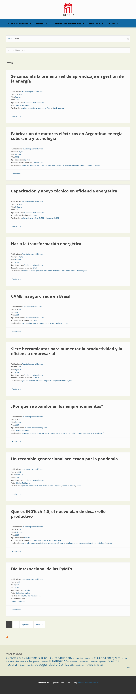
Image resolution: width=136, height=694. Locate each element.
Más (128, 668)
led (36, 664)
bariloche (25, 270)
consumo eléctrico (78, 658)
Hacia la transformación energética (46, 243)
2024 (17, 315)
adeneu (61, 108)
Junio (17, 312)
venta (52, 433)
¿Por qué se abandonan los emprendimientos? (57, 406)
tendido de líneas (94, 664)
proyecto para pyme (44, 270)
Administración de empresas (40, 380)
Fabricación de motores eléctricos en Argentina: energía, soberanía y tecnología (67, 136)
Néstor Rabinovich (23, 483)
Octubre (18, 207)
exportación (27, 323)
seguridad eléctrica (54, 664)
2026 (17, 99)
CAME (54, 108)
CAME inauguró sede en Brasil (40, 296)
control (90, 658)
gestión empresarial (84, 433)
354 (19, 582)
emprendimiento (59, 380)
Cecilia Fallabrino (22, 430)
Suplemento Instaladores (34, 102)
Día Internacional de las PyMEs (41, 568)
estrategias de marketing (66, 433)
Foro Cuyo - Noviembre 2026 (66, 23)
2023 (17, 372)
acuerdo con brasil (55, 323)
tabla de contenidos (77, 665)
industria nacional (29, 165)
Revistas (40, 23)
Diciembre (19, 475)
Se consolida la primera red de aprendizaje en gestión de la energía (67, 79)
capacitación (63, 658)
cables (51, 658)
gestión (25, 380)
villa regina (49, 218)
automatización (37, 658)
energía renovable (72, 165)
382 (19, 472)
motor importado (87, 165)
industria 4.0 (45, 543)
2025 (17, 210)
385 (19, 419)
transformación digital (87, 543)
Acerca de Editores (18, 23)
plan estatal (72, 543)
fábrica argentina (44, 165)
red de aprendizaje (29, 108)
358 (19, 529)
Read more (16, 116)
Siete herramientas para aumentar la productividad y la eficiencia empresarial (66, 351)
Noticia (27, 537)
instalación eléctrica (25, 665)
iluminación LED (74, 661)
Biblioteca (94, 23)
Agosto (18, 369)
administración (99, 433)
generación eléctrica (40, 661)
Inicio (10, 39)
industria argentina (98, 661)
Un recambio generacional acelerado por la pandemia (64, 458)
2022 (17, 477)
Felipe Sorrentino (23, 105)
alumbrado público (16, 657)
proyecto (45, 433)
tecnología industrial (59, 543)
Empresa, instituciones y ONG (35, 427)
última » (39, 624)
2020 (17, 535)
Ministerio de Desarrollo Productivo (47, 540)
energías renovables (21, 661)
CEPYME (36, 378)
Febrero (18, 97)
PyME (49, 108)
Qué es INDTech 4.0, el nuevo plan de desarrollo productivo (58, 514)
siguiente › (26, 624)
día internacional (34, 596)
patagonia (42, 108)
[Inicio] (68, 9)
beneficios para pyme (61, 270)
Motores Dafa (38, 162)
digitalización (102, 543)
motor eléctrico (58, 165)
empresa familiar (68, 486)
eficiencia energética (30, 218)
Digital (20, 94)
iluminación (58, 661)
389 (19, 367)
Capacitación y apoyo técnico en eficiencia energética (64, 191)
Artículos (113, 23)
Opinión (27, 160)
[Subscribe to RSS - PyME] (68, 637)
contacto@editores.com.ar (87, 682)
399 (19, 309)
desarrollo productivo (30, 543)
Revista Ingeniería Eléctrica (32, 91)
